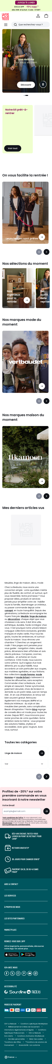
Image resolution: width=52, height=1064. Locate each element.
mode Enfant (23, 677)
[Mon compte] (38, 15)
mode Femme (27, 674)
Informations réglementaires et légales (19, 1030)
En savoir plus (21, 948)
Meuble (25, 616)
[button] (46, 15)
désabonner (7, 823)
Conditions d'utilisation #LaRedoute (30, 1036)
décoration (14, 619)
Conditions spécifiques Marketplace (34, 1024)
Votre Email (8, 805)
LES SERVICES (10, 895)
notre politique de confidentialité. (16, 825)
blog (34, 709)
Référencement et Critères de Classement (24, 1027)
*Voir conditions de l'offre (12, 818)
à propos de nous (12, 907)
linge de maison (38, 616)
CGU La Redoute (35, 1033)
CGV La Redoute (10, 1024)
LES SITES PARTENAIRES (14, 918)
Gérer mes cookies (36, 1039)
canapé (9, 610)
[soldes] (26, 61)
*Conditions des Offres (12, 1042)
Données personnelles (16, 1039)
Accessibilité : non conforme (29, 1045)
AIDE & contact (11, 884)
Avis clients (8, 1036)
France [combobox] (11, 1057)
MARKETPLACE (10, 929)
